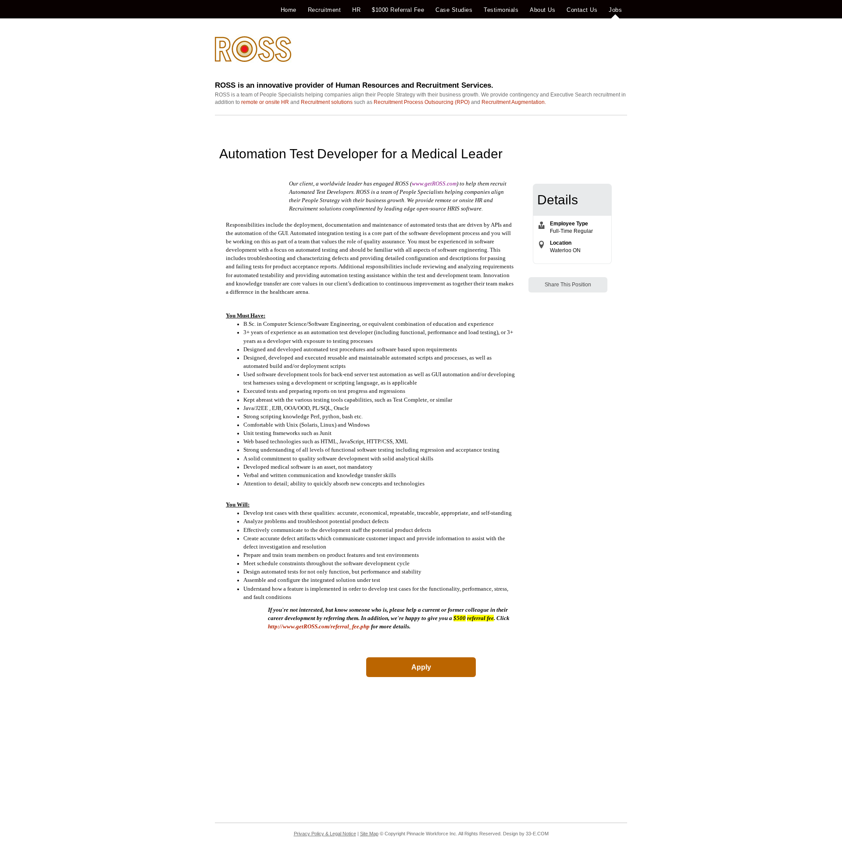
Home (288, 10)
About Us (542, 10)
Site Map (369, 833)
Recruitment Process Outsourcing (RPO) (422, 102)
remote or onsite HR (265, 102)
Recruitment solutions (327, 102)
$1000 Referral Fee (398, 10)
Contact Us (582, 10)
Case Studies (453, 10)
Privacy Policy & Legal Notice (325, 833)
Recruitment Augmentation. (514, 102)
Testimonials (501, 10)
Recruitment (324, 10)
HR (356, 10)
